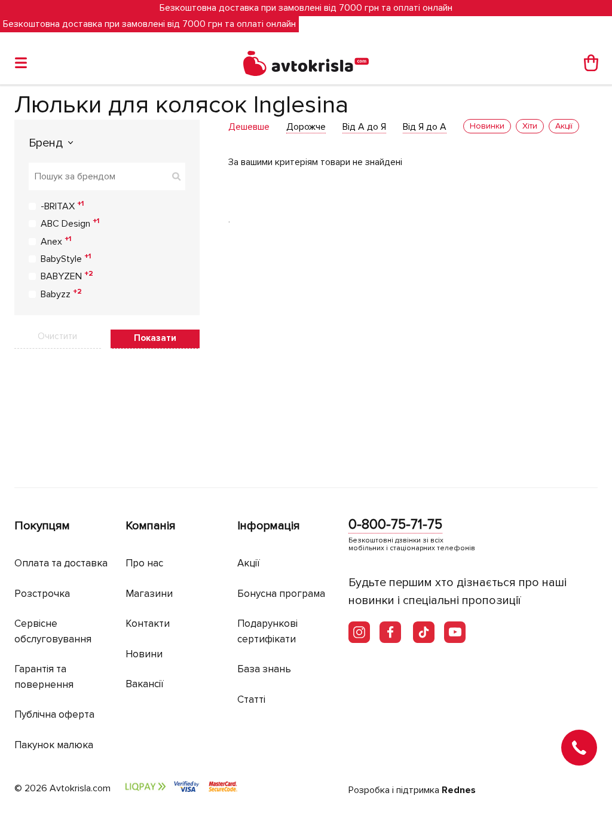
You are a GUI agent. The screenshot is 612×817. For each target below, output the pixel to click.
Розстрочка (42, 593)
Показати (155, 338)
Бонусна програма (281, 593)
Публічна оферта (54, 714)
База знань (264, 669)
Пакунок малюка (53, 745)
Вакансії (145, 684)
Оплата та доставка (61, 563)
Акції (248, 563)
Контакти (148, 623)
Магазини (149, 593)
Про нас (144, 563)
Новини (144, 654)
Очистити (57, 336)
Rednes (459, 790)
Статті (251, 699)
